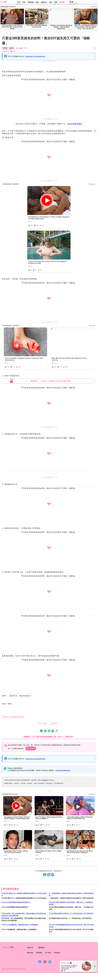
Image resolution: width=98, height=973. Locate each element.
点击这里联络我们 (74, 123)
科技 (50, 2)
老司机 (62, 2)
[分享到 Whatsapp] (45, 731)
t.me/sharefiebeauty (63, 770)
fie (6, 2)
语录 (55, 2)
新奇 (37, 2)
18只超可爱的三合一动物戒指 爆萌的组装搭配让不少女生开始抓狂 (23, 898)
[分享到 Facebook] (41, 731)
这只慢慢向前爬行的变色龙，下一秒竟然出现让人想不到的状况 (70, 918)
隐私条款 (39, 953)
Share (2, 2)
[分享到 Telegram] (53, 731)
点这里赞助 (30, 748)
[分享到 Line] (49, 731)
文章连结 (44, 780)
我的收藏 (41, 947)
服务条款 (30, 953)
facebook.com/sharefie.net (35, 56)
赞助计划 (30, 947)
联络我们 (57, 953)
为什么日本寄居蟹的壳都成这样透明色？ (15, 907)
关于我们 (48, 953)
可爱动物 (30, 2)
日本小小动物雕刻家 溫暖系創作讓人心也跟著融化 (19, 929)
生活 (18, 2)
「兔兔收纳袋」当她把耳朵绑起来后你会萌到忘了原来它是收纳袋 (71, 898)
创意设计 (44, 2)
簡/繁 (71, 2)
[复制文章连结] (57, 731)
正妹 (23, 2)
